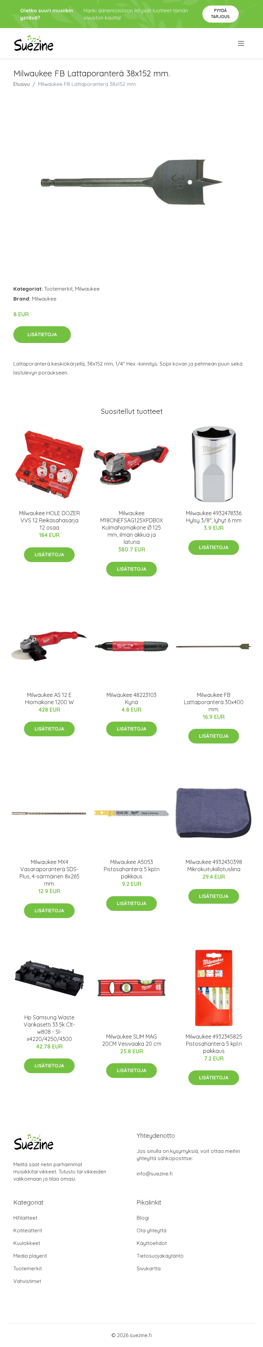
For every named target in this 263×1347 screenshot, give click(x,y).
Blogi (143, 1218)
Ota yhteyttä (151, 1230)
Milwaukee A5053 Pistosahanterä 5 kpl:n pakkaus (132, 869)
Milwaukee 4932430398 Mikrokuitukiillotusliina (214, 866)
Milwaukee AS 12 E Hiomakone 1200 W (49, 698)
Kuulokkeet (26, 1243)
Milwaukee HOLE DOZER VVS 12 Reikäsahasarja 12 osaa (49, 520)
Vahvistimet (27, 1281)
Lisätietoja (42, 334)
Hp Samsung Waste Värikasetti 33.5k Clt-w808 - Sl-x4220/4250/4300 (49, 1028)
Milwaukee (87, 288)
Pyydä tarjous (220, 13)
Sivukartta (149, 1268)
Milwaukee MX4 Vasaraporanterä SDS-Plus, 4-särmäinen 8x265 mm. (49, 873)
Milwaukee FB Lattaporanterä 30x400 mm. (213, 702)
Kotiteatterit (27, 1230)
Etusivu (21, 84)
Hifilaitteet (25, 1218)
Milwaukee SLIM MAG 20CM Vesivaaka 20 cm (131, 1040)
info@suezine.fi (155, 1173)
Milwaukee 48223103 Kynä (131, 698)
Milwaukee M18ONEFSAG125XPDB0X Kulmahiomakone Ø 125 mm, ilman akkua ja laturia (131, 527)
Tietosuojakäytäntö (160, 1256)
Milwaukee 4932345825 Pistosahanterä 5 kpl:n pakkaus (214, 1043)
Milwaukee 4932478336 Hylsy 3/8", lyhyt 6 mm (213, 517)
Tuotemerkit (58, 288)
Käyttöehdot (152, 1243)
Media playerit (30, 1256)
